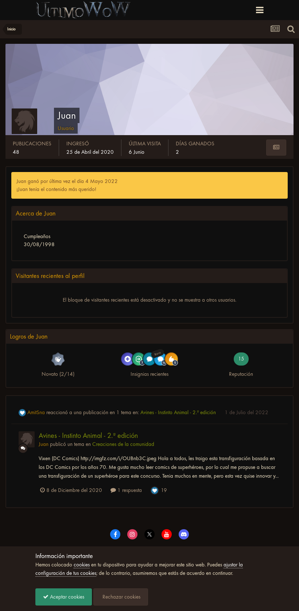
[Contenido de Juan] (276, 148)
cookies (82, 564)
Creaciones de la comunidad (123, 444)
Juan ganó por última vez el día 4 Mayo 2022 (67, 181)
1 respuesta (129, 490)
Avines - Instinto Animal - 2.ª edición (178, 412)
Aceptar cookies (66, 596)
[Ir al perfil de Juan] (27, 439)
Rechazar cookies (120, 596)
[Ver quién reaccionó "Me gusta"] (154, 489)
